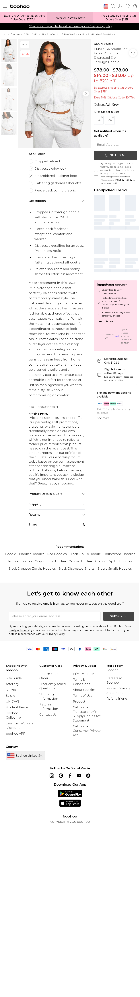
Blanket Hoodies (31, 554)
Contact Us (47, 714)
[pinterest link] (61, 775)
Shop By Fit (32, 34)
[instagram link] (52, 775)
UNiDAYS (13, 701)
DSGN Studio (103, 44)
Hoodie (10, 554)
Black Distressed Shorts (76, 568)
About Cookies (84, 690)
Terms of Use (82, 695)
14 (98, 120)
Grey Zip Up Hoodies (50, 561)
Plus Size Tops (71, 34)
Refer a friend (116, 698)
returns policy (115, 380)
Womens (17, 34)
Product (79, 701)
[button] (105, 6)
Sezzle (10, 695)
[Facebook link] (70, 775)
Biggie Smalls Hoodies (114, 568)
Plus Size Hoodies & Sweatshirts (98, 34)
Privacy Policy (123, 180)
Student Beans (17, 707)
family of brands (19, 630)
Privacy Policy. (56, 634)
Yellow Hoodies (80, 561)
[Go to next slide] (86, 93)
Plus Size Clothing (51, 34)
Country (12, 746)
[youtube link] (79, 775)
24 (110, 120)
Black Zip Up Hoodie (85, 554)
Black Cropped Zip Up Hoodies (32, 568)
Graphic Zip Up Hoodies (113, 561)
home (6, 34)
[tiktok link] (88, 775)
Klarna (11, 690)
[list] (54, 93)
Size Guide (14, 678)
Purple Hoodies (20, 561)
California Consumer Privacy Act (86, 731)
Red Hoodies (57, 554)
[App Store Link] (70, 798)
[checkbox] (96, 173)
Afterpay (12, 684)
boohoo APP (15, 733)
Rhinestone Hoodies (119, 554)
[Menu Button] (5, 6)
